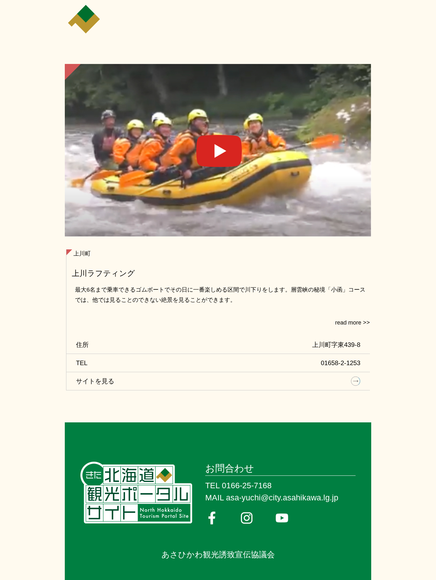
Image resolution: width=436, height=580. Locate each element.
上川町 (82, 253)
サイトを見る (95, 381)
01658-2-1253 (340, 362)
